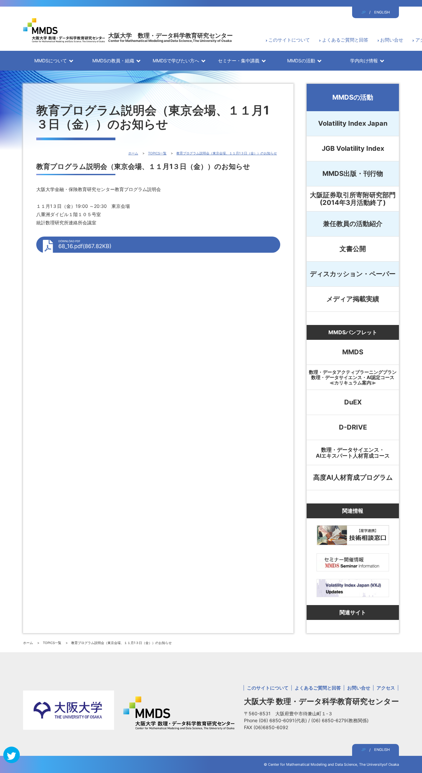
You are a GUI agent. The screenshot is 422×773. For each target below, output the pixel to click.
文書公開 (353, 249)
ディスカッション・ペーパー (353, 274)
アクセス (386, 688)
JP (363, 12)
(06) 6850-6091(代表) (283, 720)
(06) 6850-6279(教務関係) (340, 720)
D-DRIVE (353, 427)
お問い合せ (391, 40)
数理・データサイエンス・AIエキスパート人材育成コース (353, 452)
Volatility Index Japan (352, 123)
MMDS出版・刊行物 (352, 173)
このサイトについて (289, 40)
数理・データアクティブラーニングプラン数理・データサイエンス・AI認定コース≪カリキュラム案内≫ (353, 377)
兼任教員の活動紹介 (352, 224)
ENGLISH (382, 12)
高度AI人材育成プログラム (353, 477)
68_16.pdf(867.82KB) (84, 244)
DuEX (353, 402)
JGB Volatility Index (353, 148)
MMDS (352, 352)
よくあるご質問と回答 (345, 40)
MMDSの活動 (352, 97)
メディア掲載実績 (352, 299)
